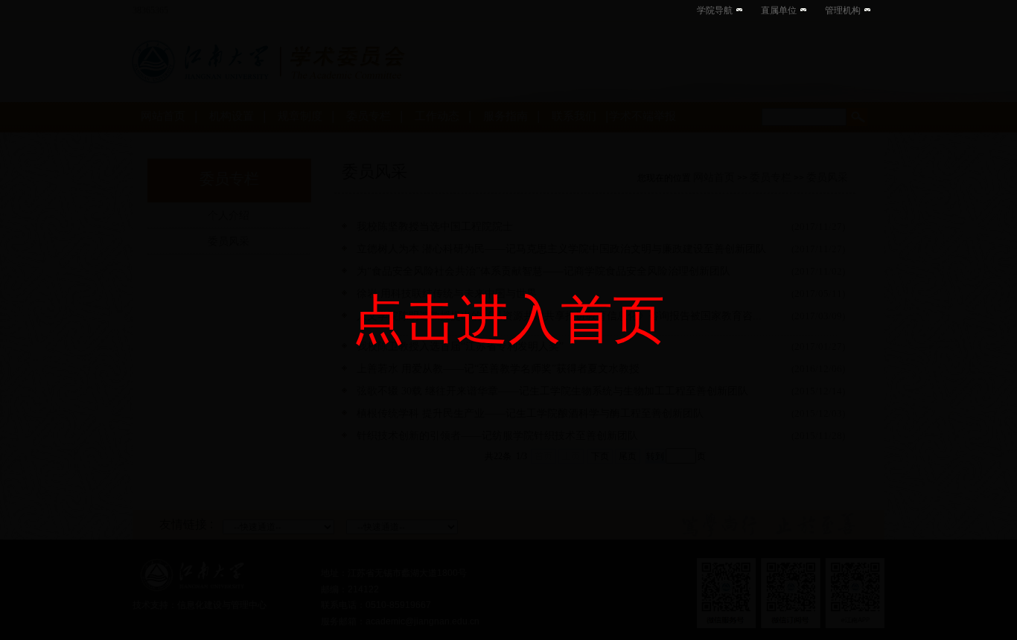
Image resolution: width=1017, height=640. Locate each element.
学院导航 (715, 10)
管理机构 (843, 10)
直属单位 (779, 10)
